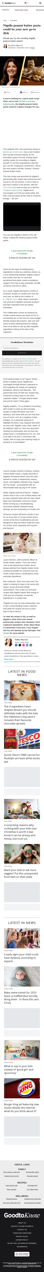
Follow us (25, 92)
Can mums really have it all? (11, 1203)
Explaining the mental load (32, 1199)
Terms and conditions (22, 1233)
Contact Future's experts (22, 1226)
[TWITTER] (20, 645)
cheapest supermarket (12, 190)
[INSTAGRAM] (24, 645)
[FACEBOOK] (17, 645)
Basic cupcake (11, 1189)
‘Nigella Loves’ (11, 299)
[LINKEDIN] (27, 645)
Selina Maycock (17, 45)
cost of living (8, 187)
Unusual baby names (32, 1172)
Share (8, 92)
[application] (22, 215)
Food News (13, 20)
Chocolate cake (32, 1185)
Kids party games (32, 1176)
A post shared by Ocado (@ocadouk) (22, 252)
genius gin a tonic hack (13, 152)
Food (4, 20)
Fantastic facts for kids (11, 1176)
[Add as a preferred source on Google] (22, 1254)
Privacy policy (22, 1236)
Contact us (22, 1230)
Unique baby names (21, 10)
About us (22, 1223)
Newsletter (36, 92)
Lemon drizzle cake (12, 1185)
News (33, 48)
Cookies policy (22, 1240)
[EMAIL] (31, 645)
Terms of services (27, 359)
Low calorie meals (32, 1189)
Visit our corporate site (29, 1263)
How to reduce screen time (11, 1172)
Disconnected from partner (32, 1203)
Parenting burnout (11, 1199)
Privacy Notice (29, 361)
